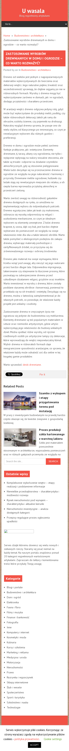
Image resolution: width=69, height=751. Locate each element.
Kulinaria (11, 642)
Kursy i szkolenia (16, 647)
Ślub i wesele (14, 687)
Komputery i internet (18, 632)
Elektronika (13, 602)
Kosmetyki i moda (16, 637)
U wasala (33, 11)
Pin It (42, 374)
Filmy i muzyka (15, 612)
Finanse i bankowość (18, 617)
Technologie (13, 707)
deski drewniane (32, 364)
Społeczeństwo (15, 692)
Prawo (10, 672)
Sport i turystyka (16, 697)
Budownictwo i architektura (36, 70)
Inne (9, 627)
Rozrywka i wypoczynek (20, 677)
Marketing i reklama (18, 652)
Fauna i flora (13, 607)
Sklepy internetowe (17, 682)
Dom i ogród (14, 597)
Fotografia (12, 622)
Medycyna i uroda (16, 657)
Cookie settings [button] (53, 739)
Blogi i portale (15, 587)
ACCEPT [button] (34, 745)
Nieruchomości (15, 667)
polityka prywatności (27, 739)
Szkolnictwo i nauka (17, 702)
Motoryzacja (13, 662)
